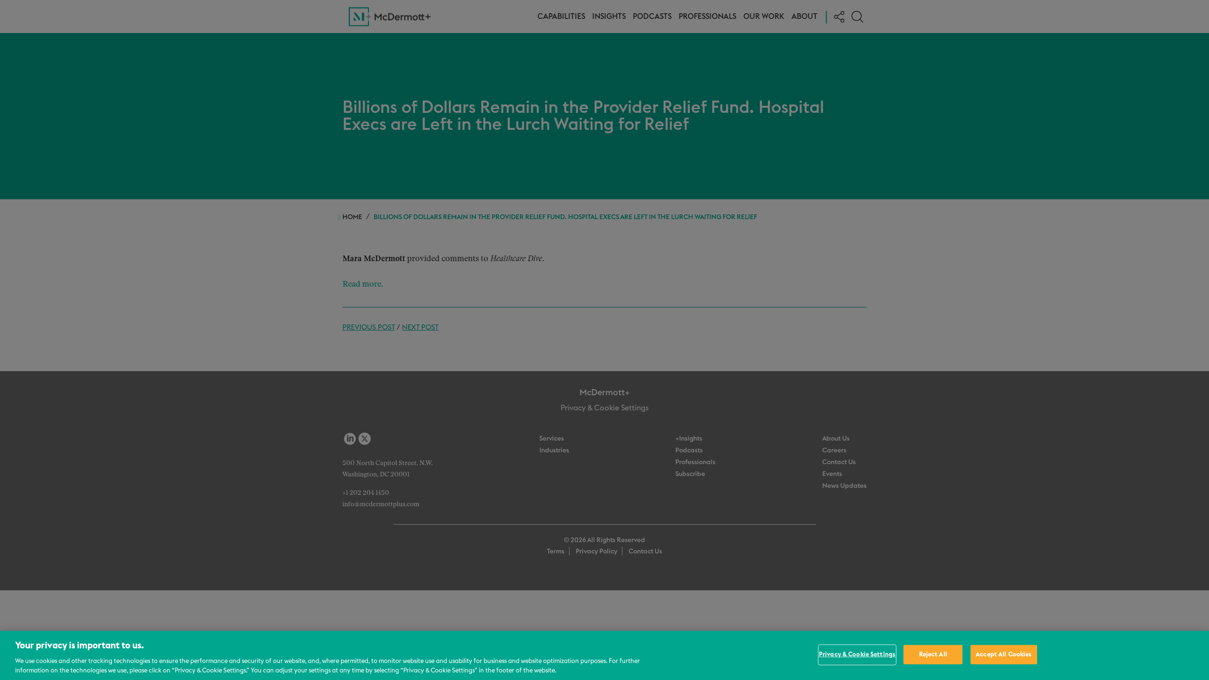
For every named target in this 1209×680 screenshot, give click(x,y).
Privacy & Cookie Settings (857, 655)
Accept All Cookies (1003, 655)
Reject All (933, 655)
